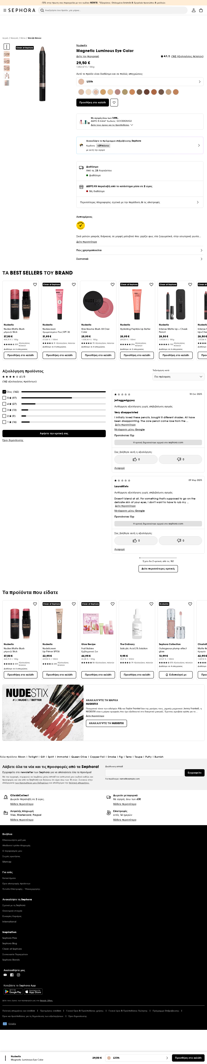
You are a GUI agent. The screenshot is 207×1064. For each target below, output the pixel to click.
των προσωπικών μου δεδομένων (31, 782)
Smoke (112, 756)
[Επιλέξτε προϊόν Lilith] (96, 92)
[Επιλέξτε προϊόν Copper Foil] (132, 92)
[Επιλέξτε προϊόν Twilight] (88, 92)
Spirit (51, 756)
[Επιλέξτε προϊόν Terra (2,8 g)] (154, 92)
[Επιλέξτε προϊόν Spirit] (110, 92)
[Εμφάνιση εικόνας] (7, 47)
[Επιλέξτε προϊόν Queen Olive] (125, 92)
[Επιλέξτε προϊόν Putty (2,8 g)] (168, 92)
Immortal (62, 756)
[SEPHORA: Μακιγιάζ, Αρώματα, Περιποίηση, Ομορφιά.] (21, 10)
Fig (121, 756)
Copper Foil (97, 756)
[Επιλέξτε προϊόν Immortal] (118, 92)
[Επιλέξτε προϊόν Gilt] (103, 92)
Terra (129, 756)
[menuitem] (193, 10)
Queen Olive (79, 756)
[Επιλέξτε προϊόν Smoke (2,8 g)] (139, 92)
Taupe (138, 756)
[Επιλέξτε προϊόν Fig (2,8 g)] (147, 92)
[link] (54, 433)
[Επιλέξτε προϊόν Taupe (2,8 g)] (161, 92)
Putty (148, 756)
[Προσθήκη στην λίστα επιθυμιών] (35, 284)
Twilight (33, 756)
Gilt (43, 756)
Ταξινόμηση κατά (161, 370)
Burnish (159, 756)
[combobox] (179, 376)
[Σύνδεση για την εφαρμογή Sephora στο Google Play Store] (13, 992)
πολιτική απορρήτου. (79, 782)
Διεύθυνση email (114, 766)
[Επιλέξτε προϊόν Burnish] (176, 92)
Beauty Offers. (46, 1000)
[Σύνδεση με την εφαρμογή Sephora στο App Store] (33, 992)
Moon (21, 756)
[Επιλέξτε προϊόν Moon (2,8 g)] (81, 92)
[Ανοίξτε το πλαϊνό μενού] (4, 10)
